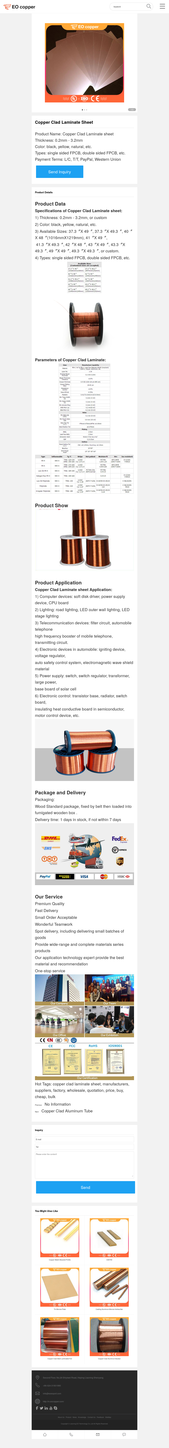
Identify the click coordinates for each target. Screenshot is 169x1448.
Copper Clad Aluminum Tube (67, 1111)
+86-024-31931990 (52, 1385)
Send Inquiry (59, 171)
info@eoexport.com (52, 1393)
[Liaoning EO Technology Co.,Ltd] (19, 7)
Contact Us (91, 1417)
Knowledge (82, 1417)
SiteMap (108, 1417)
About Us (61, 1417)
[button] (82, 109)
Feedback (100, 1417)
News (75, 1417)
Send (85, 1187)
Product (68, 1417)
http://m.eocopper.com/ (53, 1401)
